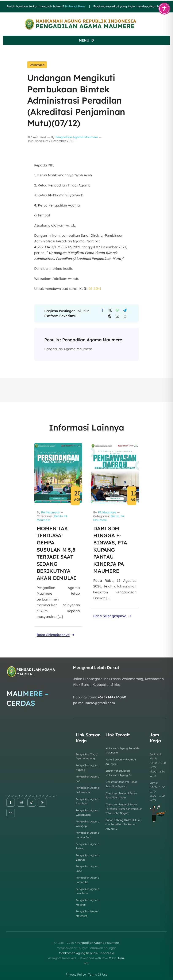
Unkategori (37, 64)
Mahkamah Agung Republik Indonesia (86, 953)
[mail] (10, 813)
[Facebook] (102, 310)
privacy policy (76, 974)
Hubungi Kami (66, 6)
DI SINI (94, 288)
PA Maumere (50, 512)
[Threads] (110, 316)
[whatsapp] (42, 802)
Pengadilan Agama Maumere (76, 137)
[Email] (117, 316)
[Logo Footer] (31, 667)
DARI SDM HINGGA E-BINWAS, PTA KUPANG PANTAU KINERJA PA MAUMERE (110, 549)
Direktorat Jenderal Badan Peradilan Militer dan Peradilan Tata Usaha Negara (123, 809)
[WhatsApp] (117, 310)
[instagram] (21, 802)
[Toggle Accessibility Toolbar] (164, 8)
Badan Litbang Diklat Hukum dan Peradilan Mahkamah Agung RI (123, 824)
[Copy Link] (125, 316)
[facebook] (10, 802)
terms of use (97, 974)
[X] (110, 310)
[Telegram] (125, 310)
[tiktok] (31, 802)
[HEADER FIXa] (86, 20)
